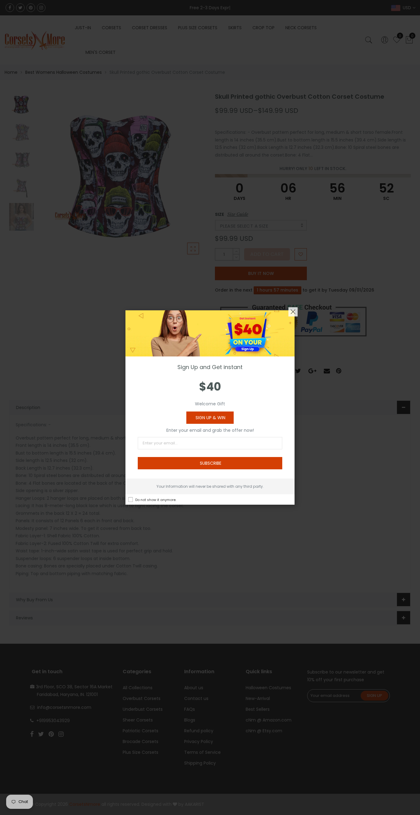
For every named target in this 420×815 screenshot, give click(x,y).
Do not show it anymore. (155, 499)
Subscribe (210, 463)
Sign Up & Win (210, 418)
